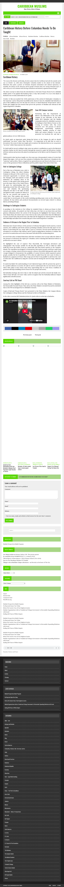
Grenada (7, 780)
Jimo (4, 560)
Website (7, 511)
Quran (6, 826)
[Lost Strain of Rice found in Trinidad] (39, 461)
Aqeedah (7, 728)
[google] (56, 1)
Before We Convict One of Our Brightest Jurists (16, 608)
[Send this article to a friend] (35, 328)
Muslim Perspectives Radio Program (13, 544)
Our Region (13, 23)
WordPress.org (7, 599)
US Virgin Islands (8, 875)
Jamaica (7, 801)
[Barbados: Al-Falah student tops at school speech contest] (24, 461)
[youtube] (59, 1)
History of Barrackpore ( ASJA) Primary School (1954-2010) (24, 558)
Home (6, 667)
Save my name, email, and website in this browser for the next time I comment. (28, 516)
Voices (6, 878)
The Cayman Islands (9, 854)
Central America (8, 745)
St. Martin (7, 840)
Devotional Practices (9, 759)
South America (56, 464)
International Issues (9, 798)
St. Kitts (7, 833)
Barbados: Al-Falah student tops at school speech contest (24, 468)
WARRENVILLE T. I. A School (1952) (25, 556)
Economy (7, 770)
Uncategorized (8, 871)
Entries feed (6, 595)
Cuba (6, 752)
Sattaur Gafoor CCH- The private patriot (27, 554)
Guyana (53, 462)
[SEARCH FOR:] (52, 17)
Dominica (7, 763)
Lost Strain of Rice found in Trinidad (39, 467)
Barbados (6, 462)
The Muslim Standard (9, 857)
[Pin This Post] (28, 328)
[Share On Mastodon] (55, 328)
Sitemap (7, 677)
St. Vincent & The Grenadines (11, 843)
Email (6, 506)
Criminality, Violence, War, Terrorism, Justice (15, 749)
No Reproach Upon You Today (11, 606)
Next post (38, 335)
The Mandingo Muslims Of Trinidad (18, 560)
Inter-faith (6, 38)
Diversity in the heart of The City (40, 562)
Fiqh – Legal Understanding (11, 777)
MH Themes (20, 885)
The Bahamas (8, 850)
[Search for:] (32, 530)
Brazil (6, 742)
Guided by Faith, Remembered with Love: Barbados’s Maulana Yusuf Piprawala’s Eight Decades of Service (9, 468)
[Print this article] (42, 328)
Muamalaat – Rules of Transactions (13, 812)
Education (21, 464)
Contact (7, 681)
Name (6, 501)
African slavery (23, 36)
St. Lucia (7, 836)
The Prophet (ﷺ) (9, 861)
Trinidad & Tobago (38, 464)
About (6, 670)
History (52, 36)
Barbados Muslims (33, 36)
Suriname (7, 847)
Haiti (6, 787)
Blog (10, 462)
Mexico (6, 805)
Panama (6, 822)
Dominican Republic (9, 766)
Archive (6, 674)
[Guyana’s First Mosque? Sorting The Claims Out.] (54, 461)
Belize (6, 735)
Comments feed (7, 598)
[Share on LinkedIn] (21, 328)
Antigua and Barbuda (9, 724)
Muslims (12, 38)
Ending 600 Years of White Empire (13, 614)
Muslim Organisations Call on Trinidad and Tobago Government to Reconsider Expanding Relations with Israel (29, 704)
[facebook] (51, 1)
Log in (5, 593)
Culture (6, 756)
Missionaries (7, 808)
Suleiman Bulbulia (14, 74)
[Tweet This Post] (15, 328)
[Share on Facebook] (8, 328)
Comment (7, 489)
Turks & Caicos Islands (10, 868)
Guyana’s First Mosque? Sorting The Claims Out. (53, 467)
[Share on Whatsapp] (49, 328)
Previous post (27, 335)
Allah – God (7, 721)
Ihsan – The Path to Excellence (12, 791)
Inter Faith (7, 794)
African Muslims (13, 36)
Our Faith (7, 815)
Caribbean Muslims (44, 36)
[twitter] (54, 1)
